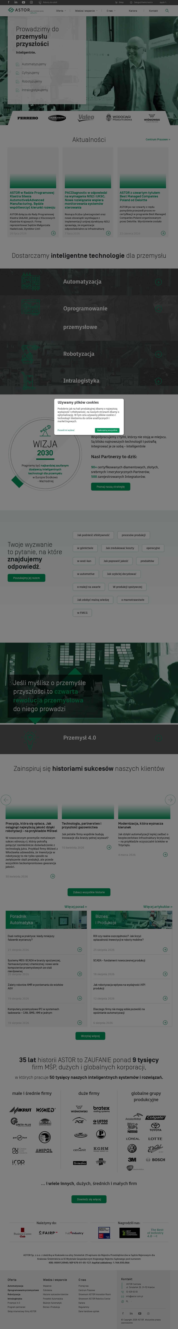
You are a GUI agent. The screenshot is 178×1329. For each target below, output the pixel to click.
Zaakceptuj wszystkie (107, 430)
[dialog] (89, 417)
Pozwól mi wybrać (66, 430)
